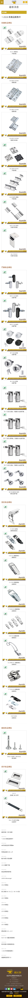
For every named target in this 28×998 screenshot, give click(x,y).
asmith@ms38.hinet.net (15, 983)
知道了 (9, 995)
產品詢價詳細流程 (6, 872)
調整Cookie (17, 995)
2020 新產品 (4, 905)
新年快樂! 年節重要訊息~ (8, 944)
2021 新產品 (4, 898)
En (26, 2)
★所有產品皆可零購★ (7, 845)
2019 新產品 (4, 911)
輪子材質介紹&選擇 (6, 858)
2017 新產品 (4, 924)
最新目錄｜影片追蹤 (6, 832)
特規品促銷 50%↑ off (7, 852)
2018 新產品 (4, 918)
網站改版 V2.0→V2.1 (7, 931)
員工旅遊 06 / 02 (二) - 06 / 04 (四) (10, 891)
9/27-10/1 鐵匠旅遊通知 (8, 938)
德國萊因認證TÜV (6, 957)
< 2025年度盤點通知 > (7, 951)
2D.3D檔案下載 (5, 865)
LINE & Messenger (6, 878)
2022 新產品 (4, 885)
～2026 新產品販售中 (7, 839)
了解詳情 (16, 993)
